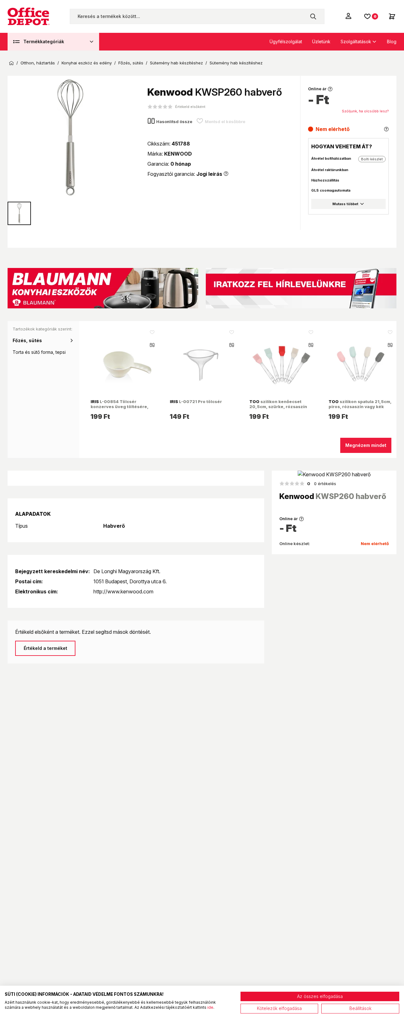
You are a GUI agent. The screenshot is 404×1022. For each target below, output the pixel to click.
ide (210, 1007)
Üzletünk (321, 41)
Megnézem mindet (365, 445)
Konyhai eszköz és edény (87, 63)
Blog (391, 41)
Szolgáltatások (356, 41)
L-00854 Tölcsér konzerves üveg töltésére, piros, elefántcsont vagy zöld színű (122, 409)
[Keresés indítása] (313, 16)
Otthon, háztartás (38, 63)
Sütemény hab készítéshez (176, 63)
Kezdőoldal (11, 63)
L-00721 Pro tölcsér (196, 401)
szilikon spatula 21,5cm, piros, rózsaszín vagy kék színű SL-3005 (360, 406)
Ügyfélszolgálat (286, 41)
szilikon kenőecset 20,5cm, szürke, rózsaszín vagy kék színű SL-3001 (278, 406)
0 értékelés (321, 483)
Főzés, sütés (130, 63)
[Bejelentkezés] (349, 16)
